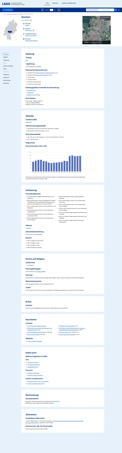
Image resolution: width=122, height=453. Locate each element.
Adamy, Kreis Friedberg (42, 75)
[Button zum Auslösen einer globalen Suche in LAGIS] (115, 9)
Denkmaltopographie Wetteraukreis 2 (36, 332)
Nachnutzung (6, 80)
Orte (4, 14)
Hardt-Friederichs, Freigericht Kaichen (45, 72)
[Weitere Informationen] (33, 30)
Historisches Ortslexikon (92, 9)
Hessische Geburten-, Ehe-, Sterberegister (38, 381)
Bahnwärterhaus (31, 90)
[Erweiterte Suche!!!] (119, 10)
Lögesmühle (30, 92)
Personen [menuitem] (55, 3)
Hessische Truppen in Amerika (35, 375)
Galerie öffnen (106, 17)
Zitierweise (6, 83)
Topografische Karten (32, 367)
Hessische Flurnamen (32, 362)
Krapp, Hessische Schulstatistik (67, 334)
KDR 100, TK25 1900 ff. (31, 35)
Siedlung (5, 54)
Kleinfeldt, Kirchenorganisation (67, 326)
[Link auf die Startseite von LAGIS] (14, 3)
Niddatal (27, 25)
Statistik (5, 57)
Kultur (4, 68)
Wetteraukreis (28, 30)
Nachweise (6, 74)
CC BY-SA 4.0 (56, 401)
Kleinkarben (38, 271)
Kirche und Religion (8, 66)
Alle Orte (21, 14)
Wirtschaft (5, 71)
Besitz (5, 63)
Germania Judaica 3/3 (64, 332)
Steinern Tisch (31, 94)
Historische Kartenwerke (33, 364)
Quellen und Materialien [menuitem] (69, 3)
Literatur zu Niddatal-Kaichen (34, 341)
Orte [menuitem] (47, 3)
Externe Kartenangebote (31, 40)
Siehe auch (6, 77)
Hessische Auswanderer (33, 373)
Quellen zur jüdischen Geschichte (35, 383)
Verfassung (6, 60)
